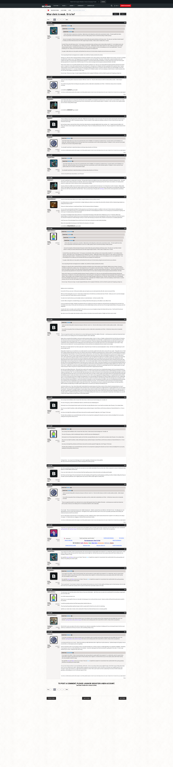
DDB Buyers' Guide (86, 545)
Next (67, 19)
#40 (125, 612)
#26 (125, 135)
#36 (125, 525)
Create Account (125, 5)
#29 (125, 196)
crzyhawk (68, 25)
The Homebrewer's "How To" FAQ (92, 540)
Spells (81, 543)
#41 (125, 631)
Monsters (86, 543)
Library (71, 5)
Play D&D (56, 5)
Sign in (117, 5)
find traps (102, 188)
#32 (125, 397)
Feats (90, 543)
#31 (125, 319)
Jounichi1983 (70, 28)
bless (72, 557)
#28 (125, 177)
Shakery (68, 429)
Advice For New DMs (68, 540)
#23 (125, 77)
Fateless (68, 487)
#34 (125, 465)
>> (71, 25)
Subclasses (107, 543)
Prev (48, 19)
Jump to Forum (87, 698)
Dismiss (103, 1)
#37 (125, 549)
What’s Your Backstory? (117, 540)
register (96, 683)
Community (81, 5)
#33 (125, 426)
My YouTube (121, 538)
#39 (125, 589)
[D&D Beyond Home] (46, 5)
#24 (125, 97)
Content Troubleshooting (117, 545)
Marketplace (90, 5)
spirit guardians (64, 529)
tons (87, 557)
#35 (125, 484)
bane (68, 557)
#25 (125, 116)
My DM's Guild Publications (109, 538)
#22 (125, 22)
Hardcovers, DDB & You (101, 545)
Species (112, 543)
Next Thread (122, 698)
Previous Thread (51, 698)
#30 (125, 228)
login (86, 683)
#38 (125, 568)
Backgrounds (101, 543)
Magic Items (94, 543)
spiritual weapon (73, 529)
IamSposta (69, 615)
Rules (63, 5)
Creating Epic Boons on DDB (70, 545)
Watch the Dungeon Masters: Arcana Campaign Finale (83, 1)
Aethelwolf (69, 138)
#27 (125, 155)
